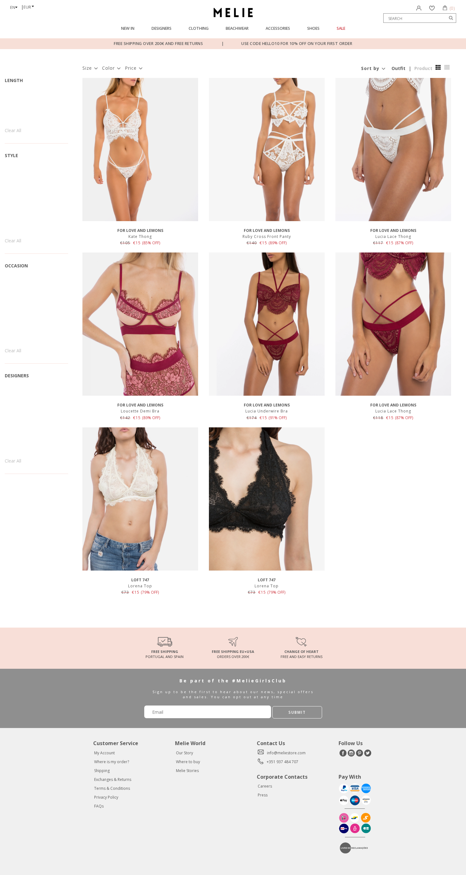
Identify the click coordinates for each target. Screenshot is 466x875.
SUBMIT (297, 712)
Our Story (184, 753)
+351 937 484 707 (282, 761)
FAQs (99, 806)
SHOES (313, 28)
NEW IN (127, 28)
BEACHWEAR (237, 28)
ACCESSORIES (278, 28)
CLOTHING (199, 28)
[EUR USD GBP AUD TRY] (30, 5)
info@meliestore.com (286, 753)
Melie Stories (187, 770)
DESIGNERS (162, 28)
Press (263, 795)
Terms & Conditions (112, 788)
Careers (265, 786)
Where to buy (188, 761)
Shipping (102, 770)
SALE (341, 28)
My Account (104, 753)
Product (423, 68)
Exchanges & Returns (112, 779)
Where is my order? (111, 761)
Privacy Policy (106, 797)
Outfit (398, 68)
